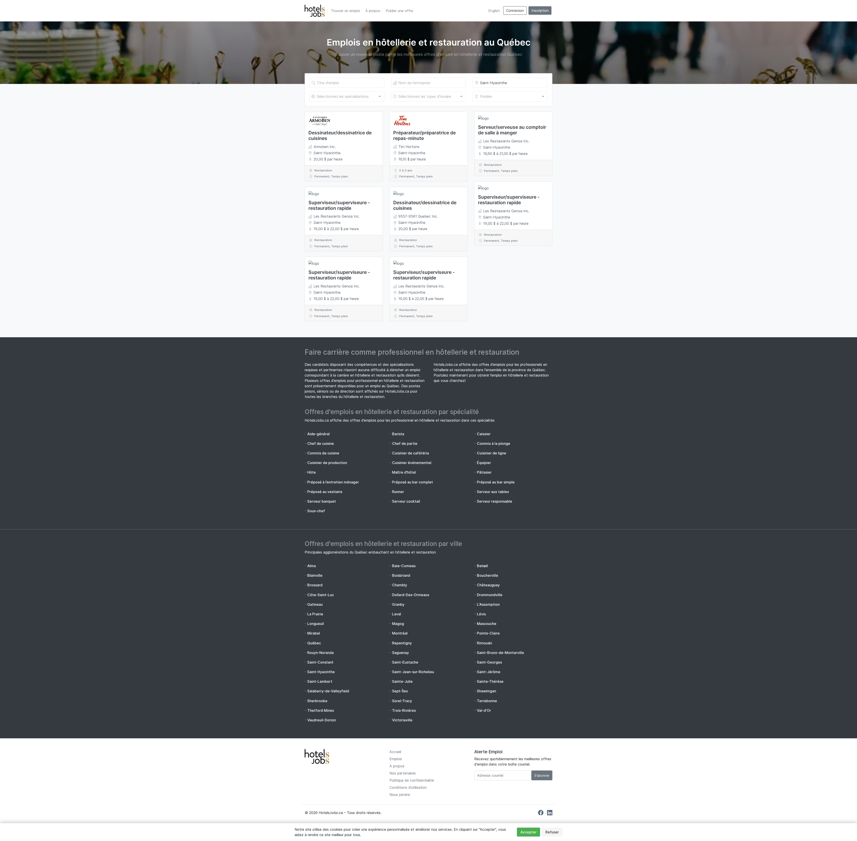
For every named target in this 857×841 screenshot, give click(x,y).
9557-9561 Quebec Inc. (418, 216)
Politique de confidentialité (411, 780)
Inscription (540, 10)
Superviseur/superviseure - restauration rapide (339, 205)
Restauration (323, 170)
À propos (372, 10)
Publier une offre (399, 10)
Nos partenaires (402, 773)
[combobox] (346, 96)
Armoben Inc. (325, 146)
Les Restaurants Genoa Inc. (337, 216)
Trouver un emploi (345, 10)
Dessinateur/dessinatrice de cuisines (340, 135)
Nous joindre (399, 794)
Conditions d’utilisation (408, 787)
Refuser (552, 832)
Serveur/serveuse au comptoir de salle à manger (512, 129)
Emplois (395, 759)
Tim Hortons (408, 146)
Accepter (528, 832)
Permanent (321, 176)
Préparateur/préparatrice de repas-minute (424, 135)
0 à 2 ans (405, 170)
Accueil (395, 751)
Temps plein (339, 176)
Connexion (515, 10)
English (494, 10)
